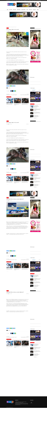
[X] (38, 0)
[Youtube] (40, 0)
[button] (40, 8)
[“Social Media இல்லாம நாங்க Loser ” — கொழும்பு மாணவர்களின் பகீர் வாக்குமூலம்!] (17, 100)
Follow (39, 90)
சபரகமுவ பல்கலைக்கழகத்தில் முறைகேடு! (24, 94)
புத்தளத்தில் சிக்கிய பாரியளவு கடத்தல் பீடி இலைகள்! (11, 94)
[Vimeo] (39, 0)
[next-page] (7, 106)
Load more (35, 118)
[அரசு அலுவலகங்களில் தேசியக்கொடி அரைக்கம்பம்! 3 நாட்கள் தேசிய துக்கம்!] (31, 116)
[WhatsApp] (15, 91)
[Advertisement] (23, 22)
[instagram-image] (32, 94)
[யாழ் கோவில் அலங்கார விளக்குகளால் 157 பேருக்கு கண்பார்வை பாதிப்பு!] (9, 100)
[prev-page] (6, 106)
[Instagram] (37, 0)
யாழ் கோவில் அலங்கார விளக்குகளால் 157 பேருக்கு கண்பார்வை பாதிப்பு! (36, 106)
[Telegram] (14, 91)
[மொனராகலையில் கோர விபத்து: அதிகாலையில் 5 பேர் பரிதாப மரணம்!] (25, 100)
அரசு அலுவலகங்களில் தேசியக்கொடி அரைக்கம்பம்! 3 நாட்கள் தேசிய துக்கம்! (36, 116)
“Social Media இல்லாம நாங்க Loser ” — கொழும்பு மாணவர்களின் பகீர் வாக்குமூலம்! (17, 104)
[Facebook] (36, 0)
